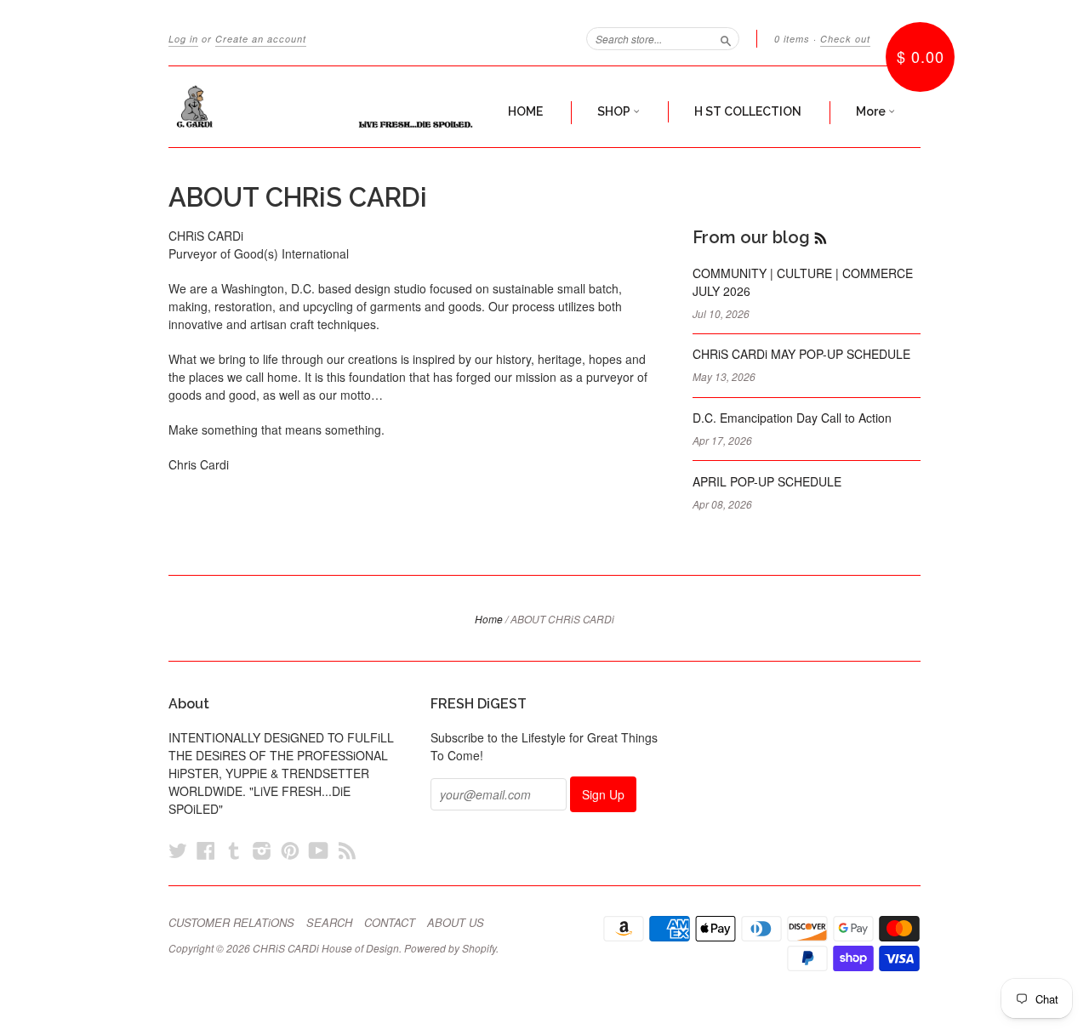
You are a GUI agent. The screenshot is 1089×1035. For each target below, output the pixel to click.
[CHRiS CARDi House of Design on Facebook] (206, 850)
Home (489, 618)
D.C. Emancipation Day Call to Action (792, 417)
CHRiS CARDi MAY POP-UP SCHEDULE (801, 353)
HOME (525, 111)
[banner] (325, 106)
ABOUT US (455, 923)
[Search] (726, 38)
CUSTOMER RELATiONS (231, 923)
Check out (845, 38)
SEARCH (329, 923)
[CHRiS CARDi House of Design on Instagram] (262, 850)
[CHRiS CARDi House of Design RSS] (347, 850)
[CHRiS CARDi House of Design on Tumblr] (234, 850)
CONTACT (389, 923)
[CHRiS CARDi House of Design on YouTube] (318, 850)
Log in (183, 38)
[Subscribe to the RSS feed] (820, 237)
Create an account (260, 38)
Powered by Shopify (450, 948)
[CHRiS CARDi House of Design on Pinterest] (290, 850)
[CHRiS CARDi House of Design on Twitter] (177, 850)
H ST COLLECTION (747, 111)
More (872, 111)
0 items (792, 38)
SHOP (615, 111)
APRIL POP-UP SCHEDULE (767, 481)
